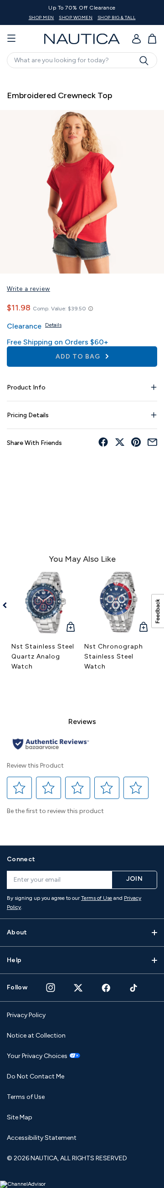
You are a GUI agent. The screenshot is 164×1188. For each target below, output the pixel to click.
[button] (19, 788)
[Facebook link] (106, 987)
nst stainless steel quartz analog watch (42, 656)
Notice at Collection (36, 1035)
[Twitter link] (78, 988)
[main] (82, 455)
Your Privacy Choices (37, 1056)
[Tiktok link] (133, 987)
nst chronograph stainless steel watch (113, 656)
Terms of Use (96, 898)
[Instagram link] (50, 987)
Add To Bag (79, 356)
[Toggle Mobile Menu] (11, 39)
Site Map (19, 1117)
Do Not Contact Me (35, 1076)
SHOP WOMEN (75, 17)
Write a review (28, 288)
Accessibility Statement (42, 1138)
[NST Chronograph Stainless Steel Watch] (118, 602)
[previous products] (8, 605)
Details (53, 325)
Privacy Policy (26, 1015)
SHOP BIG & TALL (116, 17)
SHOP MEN (41, 17)
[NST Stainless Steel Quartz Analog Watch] (45, 602)
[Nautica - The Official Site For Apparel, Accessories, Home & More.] (82, 39)
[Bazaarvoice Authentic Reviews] (50, 744)
